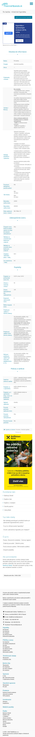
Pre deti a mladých (7, 668)
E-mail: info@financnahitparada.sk (13, 617)
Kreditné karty (6, 650)
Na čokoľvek (6, 631)
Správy (4, 721)
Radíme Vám (8, 499)
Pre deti (5, 686)
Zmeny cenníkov (7, 718)
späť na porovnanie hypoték (23, 17)
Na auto (5, 645)
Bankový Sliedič (8, 495)
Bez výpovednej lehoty (8, 677)
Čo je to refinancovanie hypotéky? (13, 526)
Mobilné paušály (8, 707)
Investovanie (7, 699)
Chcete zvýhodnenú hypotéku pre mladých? (16, 530)
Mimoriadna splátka (23, 546)
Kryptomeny (6, 703)
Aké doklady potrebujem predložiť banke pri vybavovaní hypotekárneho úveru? (16, 521)
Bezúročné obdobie (14, 540)
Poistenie (6, 690)
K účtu (4, 676)
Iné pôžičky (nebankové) (9, 643)
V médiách (5, 716)
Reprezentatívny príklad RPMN (9, 45)
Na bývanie (6, 629)
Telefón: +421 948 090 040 (12, 619)
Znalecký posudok (8, 543)
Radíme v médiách (9, 503)
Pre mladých (6, 633)
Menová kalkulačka (8, 719)
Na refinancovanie (7, 634)
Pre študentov (6, 647)
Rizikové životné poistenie (9, 692)
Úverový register (26, 540)
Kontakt (5, 726)
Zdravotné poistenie (8, 694)
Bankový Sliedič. (7, 565)
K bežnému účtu (7, 659)
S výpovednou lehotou (8, 679)
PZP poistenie (6, 695)
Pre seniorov (6, 670)
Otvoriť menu (31, 4)
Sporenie (6, 674)
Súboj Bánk (7, 510)
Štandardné (6, 657)
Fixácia (5, 540)
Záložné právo (19, 543)
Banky (4, 724)
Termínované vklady (9, 656)
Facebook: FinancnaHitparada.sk (13, 624)
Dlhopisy (5, 701)
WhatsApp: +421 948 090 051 (12, 622)
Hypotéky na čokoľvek (10, 429)
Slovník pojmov (8, 506)
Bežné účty (6, 663)
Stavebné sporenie (9, 683)
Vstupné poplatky (8, 550)
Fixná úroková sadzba (9, 546)
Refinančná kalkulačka (8, 636)
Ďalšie (5, 711)
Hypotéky (6, 627)
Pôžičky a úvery (8, 640)
